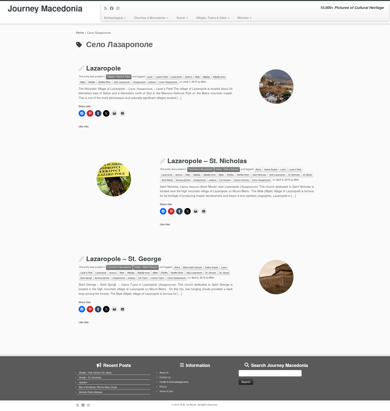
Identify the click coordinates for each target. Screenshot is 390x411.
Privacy (163, 386)
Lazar (150, 76)
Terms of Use (166, 391)
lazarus (188, 76)
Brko (203, 81)
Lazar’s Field (162, 76)
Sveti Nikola (167, 179)
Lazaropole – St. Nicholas (207, 160)
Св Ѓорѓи (142, 277)
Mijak (82, 82)
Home (80, 32)
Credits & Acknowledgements (173, 381)
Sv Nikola (307, 174)
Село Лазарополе (168, 82)
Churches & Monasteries (150, 18)
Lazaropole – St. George (123, 258)
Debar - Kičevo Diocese (227, 169)
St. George (210, 272)
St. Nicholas (294, 174)
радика (152, 82)
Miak (197, 76)
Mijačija (206, 76)
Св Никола (224, 179)
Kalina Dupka (270, 169)
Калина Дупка (183, 179)
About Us (164, 372)
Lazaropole (103, 68)
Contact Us (165, 377)
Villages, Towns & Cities (211, 18)
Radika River (104, 82)
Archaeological (114, 18)
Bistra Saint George (192, 267)
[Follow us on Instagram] (119, 8)
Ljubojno (83, 382)
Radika (91, 82)
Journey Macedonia (45, 8)
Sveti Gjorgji (86, 277)
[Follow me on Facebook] (113, 8)
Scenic (181, 18)
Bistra (258, 169)
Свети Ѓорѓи (157, 277)
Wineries (243, 18)
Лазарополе (139, 82)
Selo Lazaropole (122, 82)
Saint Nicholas (259, 174)
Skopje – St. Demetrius (90, 377)
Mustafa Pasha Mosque (90, 392)
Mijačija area (219, 76)
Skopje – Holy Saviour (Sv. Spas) (95, 372)
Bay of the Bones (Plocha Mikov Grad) (98, 387)
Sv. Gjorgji (224, 272)
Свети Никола (241, 179)
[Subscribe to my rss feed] (107, 8)
